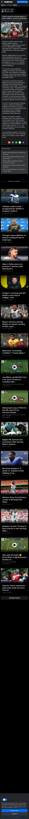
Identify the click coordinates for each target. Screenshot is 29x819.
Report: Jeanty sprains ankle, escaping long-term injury (14, 153)
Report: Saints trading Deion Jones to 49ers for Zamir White (14, 170)
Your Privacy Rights (14, 817)
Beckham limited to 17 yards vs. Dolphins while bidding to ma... (13, 470)
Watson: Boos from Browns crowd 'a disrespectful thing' (14, 499)
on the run (19, 125)
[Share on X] (5, 142)
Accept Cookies (15, 810)
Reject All (14, 813)
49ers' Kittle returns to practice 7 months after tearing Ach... (12, 266)
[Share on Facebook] (13, 142)
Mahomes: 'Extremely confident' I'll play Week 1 (13, 352)
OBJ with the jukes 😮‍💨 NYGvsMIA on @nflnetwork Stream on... (14, 557)
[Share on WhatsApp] (16, 142)
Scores (9, 5)
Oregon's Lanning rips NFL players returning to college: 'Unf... (14, 295)
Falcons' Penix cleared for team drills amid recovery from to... (13, 588)
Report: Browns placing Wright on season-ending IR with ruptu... (13, 324)
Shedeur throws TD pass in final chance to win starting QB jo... (14, 528)
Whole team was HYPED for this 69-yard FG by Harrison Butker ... (14, 410)
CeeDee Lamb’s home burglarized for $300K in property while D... (13, 208)
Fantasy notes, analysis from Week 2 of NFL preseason (14, 166)
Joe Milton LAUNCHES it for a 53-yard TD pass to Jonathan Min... (14, 379)
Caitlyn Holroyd (5, 20)
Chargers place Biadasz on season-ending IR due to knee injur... (14, 237)
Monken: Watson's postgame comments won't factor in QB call (13, 161)
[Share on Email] (20, 142)
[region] (14, 806)
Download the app (22, 1)
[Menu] (2, 2)
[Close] (25, 794)
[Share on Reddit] (9, 142)
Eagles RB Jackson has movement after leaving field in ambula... (12, 442)
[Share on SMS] (23, 142)
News (15, 5)
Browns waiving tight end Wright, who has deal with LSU (13, 157)
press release (15, 62)
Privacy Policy (22, 807)
